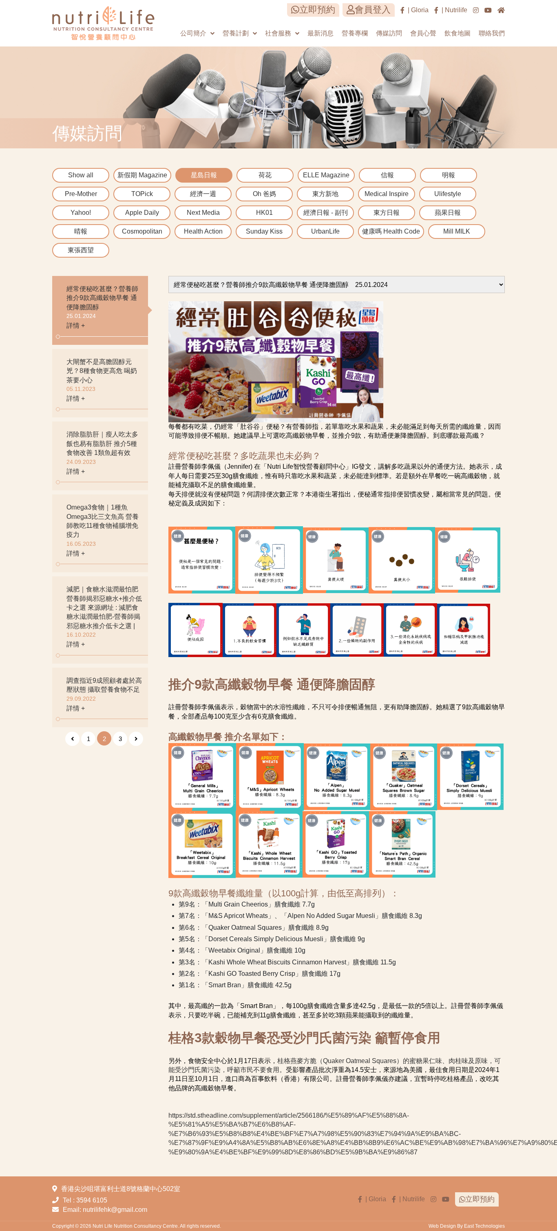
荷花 (265, 175)
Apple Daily (142, 212)
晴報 (80, 231)
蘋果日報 (448, 212)
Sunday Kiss (264, 231)
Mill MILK (456, 231)
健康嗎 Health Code (391, 231)
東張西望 (81, 250)
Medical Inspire (387, 193)
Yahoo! (81, 212)
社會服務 (278, 33)
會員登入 (373, 9)
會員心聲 (423, 33)
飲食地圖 (457, 33)
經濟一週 (203, 193)
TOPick (142, 193)
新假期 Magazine (142, 175)
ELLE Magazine (326, 175)
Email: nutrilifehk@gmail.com (105, 1209)
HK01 (264, 212)
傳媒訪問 (389, 33)
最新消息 (320, 33)
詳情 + (75, 325)
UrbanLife (325, 231)
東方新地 (325, 193)
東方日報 (387, 212)
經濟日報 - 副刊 (325, 212)
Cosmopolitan (142, 231)
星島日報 (204, 175)
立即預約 (317, 9)
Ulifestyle (447, 193)
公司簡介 (193, 33)
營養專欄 (355, 33)
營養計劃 (236, 33)
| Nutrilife (452, 10)
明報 (448, 175)
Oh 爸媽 (264, 193)
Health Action (203, 231)
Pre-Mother (81, 193)
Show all (80, 175)
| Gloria (416, 10)
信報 (387, 175)
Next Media (203, 212)
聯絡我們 (492, 33)
